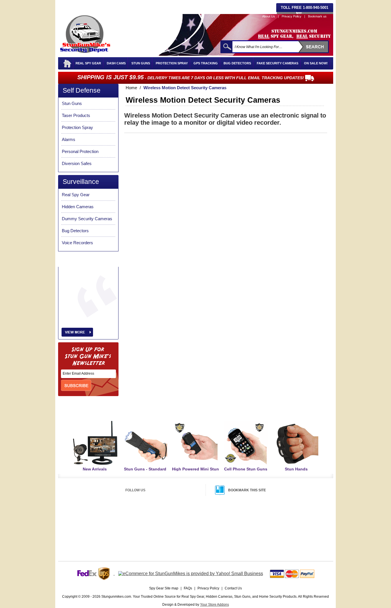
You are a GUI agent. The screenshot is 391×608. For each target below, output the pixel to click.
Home (131, 87)
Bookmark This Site (247, 490)
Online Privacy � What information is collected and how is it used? (118, 532)
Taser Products (76, 115)
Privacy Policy (291, 16)
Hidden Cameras (78, 206)
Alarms (68, 139)
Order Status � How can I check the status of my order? (112, 539)
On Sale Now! (316, 63)
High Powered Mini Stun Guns (195, 471)
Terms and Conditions (271, 538)
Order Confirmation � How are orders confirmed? (107, 546)
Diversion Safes (77, 163)
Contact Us (233, 588)
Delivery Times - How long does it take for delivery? (207, 524)
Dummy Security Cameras (87, 218)
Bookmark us (317, 16)
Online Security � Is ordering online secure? (103, 524)
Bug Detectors (237, 63)
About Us (268, 16)
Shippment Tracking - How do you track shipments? (208, 531)
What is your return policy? (275, 517)
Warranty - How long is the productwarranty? (287, 531)
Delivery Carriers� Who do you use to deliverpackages (210, 538)
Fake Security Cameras (277, 63)
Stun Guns (140, 63)
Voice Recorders (77, 242)
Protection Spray (172, 63)
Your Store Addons (214, 605)
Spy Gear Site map (163, 588)
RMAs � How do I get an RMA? (278, 524)
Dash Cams (116, 63)
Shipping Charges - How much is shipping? (201, 517)
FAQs (188, 588)
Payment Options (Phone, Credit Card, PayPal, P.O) (108, 517)
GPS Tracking (205, 63)
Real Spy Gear (88, 63)
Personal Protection (80, 151)
